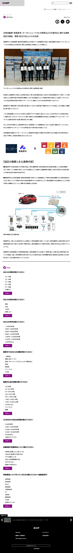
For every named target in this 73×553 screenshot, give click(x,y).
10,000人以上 (9, 404)
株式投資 (7, 482)
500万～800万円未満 (11, 331)
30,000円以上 (9, 434)
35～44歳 (8, 282)
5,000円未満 (9, 424)
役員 (6, 364)
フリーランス (8, 369)
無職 (6, 410)
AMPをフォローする (32, 545)
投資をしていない (10, 502)
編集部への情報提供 (20, 535)
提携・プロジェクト (60, 9)
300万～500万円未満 (11, 329)
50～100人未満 (9, 392)
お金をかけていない (11, 437)
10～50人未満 (9, 389)
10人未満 (8, 386)
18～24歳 (8, 276)
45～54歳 (8, 284)
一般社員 (7, 356)
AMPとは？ (18, 532)
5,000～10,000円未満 (11, 427)
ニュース (50, 9)
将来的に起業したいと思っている (14, 452)
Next (70, 520)
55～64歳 (8, 287)
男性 (6, 304)
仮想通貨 (7, 487)
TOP (45, 9)
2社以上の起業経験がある (12, 459)
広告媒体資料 (45, 535)
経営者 (7, 367)
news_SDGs (9, 14)
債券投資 (7, 497)
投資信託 (7, 479)
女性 (6, 307)
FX (6, 492)
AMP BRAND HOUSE (20, 538)
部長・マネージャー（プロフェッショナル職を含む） (19, 361)
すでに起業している (10, 457)
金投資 (7, 494)
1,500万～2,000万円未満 (12, 339)
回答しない (8, 312)
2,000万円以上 (9, 342)
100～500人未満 (10, 394)
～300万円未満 (9, 326)
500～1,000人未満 (10, 397)
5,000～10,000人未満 (11, 402)
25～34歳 (8, 279)
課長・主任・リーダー (11, 359)
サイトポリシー (45, 532)
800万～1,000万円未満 (12, 334)
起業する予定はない (11, 464)
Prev (2, 520)
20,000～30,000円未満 (12, 432)
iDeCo (7, 484)
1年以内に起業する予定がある (14, 454)
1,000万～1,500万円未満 (12, 337)
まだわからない (9, 462)
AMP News (9, 17)
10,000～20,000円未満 (12, 429)
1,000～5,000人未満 (11, 399)
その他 (7, 309)
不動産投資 (8, 489)
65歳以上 (8, 289)
